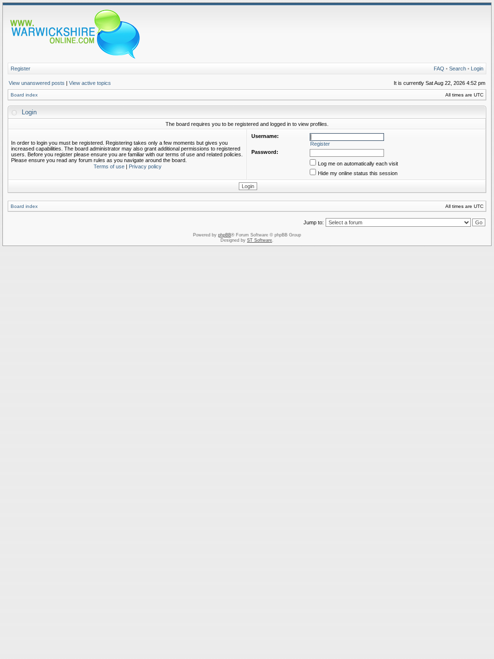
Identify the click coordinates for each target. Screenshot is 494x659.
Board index (24, 94)
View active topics (90, 83)
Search (457, 68)
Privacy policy (145, 166)
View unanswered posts (37, 83)
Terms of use (109, 166)
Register (20, 68)
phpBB (224, 235)
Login (477, 68)
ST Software (259, 240)
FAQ (439, 68)
